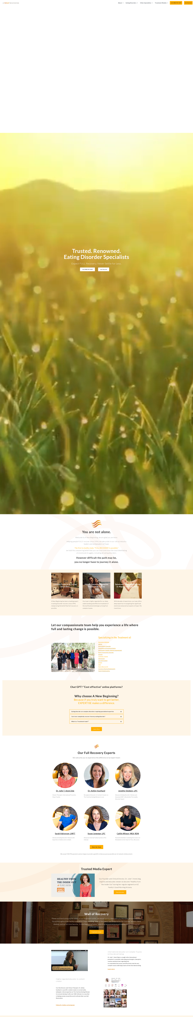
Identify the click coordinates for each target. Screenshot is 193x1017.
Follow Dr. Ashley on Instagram (65, 1005)
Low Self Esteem (103, 660)
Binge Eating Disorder (104, 646)
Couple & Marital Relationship (106, 668)
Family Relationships (104, 671)
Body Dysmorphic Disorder (106, 652)
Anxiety (100, 654)
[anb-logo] (10, 3)
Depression (101, 658)
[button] (96, 711)
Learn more (111, 969)
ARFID (100, 644)
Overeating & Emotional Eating (107, 648)
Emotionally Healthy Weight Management (110, 650)
